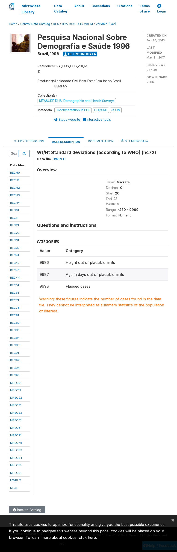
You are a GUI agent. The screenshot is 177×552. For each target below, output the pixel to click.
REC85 (15, 345)
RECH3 (15, 195)
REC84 (15, 337)
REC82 (15, 322)
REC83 (15, 330)
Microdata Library (31, 9)
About (79, 6)
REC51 (14, 285)
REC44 (15, 277)
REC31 (14, 240)
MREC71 (15, 435)
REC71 (14, 300)
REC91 (14, 353)
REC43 (15, 270)
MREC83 (16, 450)
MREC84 (16, 457)
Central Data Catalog (35, 24)
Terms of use (145, 8)
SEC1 (13, 488)
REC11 (14, 217)
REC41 (14, 255)
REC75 (15, 307)
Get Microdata (81, 54)
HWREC (15, 480)
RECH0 (15, 172)
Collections (100, 6)
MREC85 (16, 465)
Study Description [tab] (29, 141)
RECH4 (15, 202)
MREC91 (15, 473)
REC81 (14, 315)
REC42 (15, 263)
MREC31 (15, 405)
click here (87, 537)
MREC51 (15, 420)
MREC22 (16, 397)
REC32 (15, 248)
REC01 (14, 210)
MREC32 (16, 412)
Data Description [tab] (66, 142)
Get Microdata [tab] (136, 141)
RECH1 (14, 180)
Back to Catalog (28, 510)
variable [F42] (106, 24)
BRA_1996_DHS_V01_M (77, 24)
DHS (56, 24)
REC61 (14, 292)
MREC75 (16, 442)
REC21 (14, 225)
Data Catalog (60, 8)
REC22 (15, 232)
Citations (124, 6)
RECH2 (15, 187)
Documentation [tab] (100, 141)
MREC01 (15, 383)
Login (161, 11)
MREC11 (15, 390)
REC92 (15, 360)
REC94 (15, 368)
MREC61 (15, 427)
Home (13, 24)
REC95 (15, 375)
